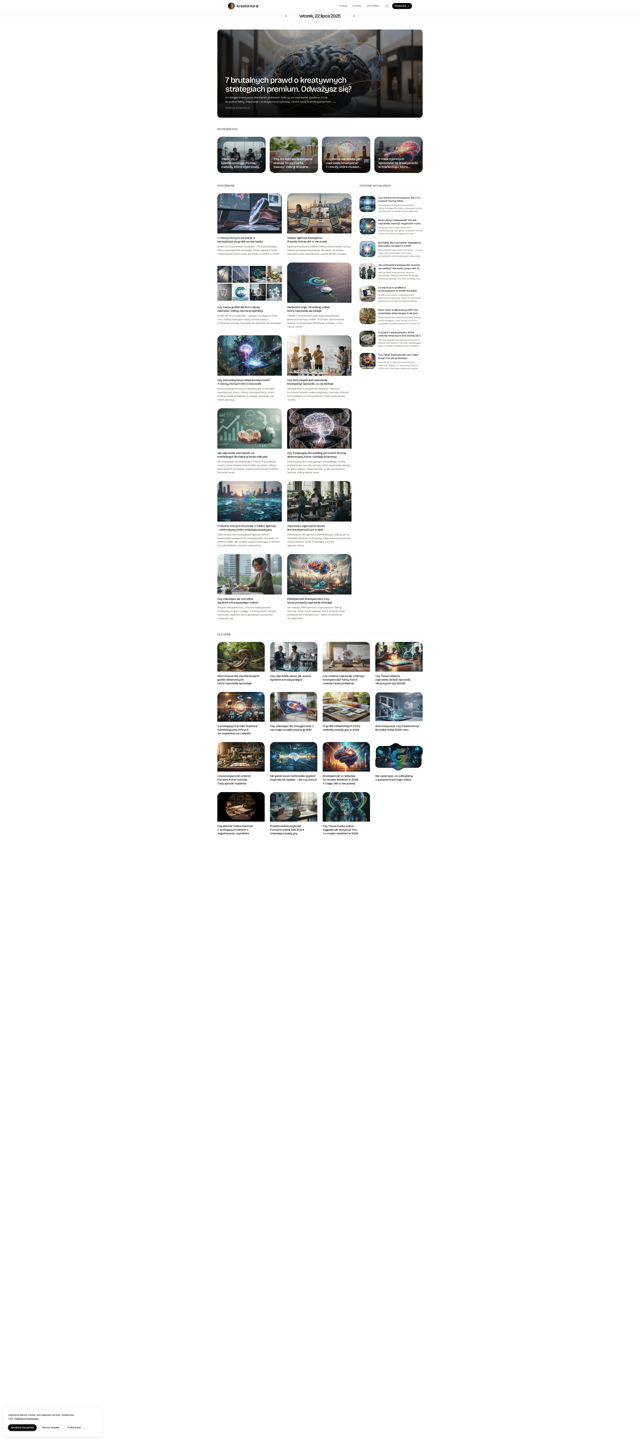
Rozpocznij (400, 6)
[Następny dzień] (286, 16)
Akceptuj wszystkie (22, 1427)
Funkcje (343, 6)
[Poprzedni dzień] (354, 16)
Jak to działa (373, 6)
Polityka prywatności (26, 1418)
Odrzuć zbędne (50, 1427)
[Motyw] (387, 6)
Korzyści (357, 6)
